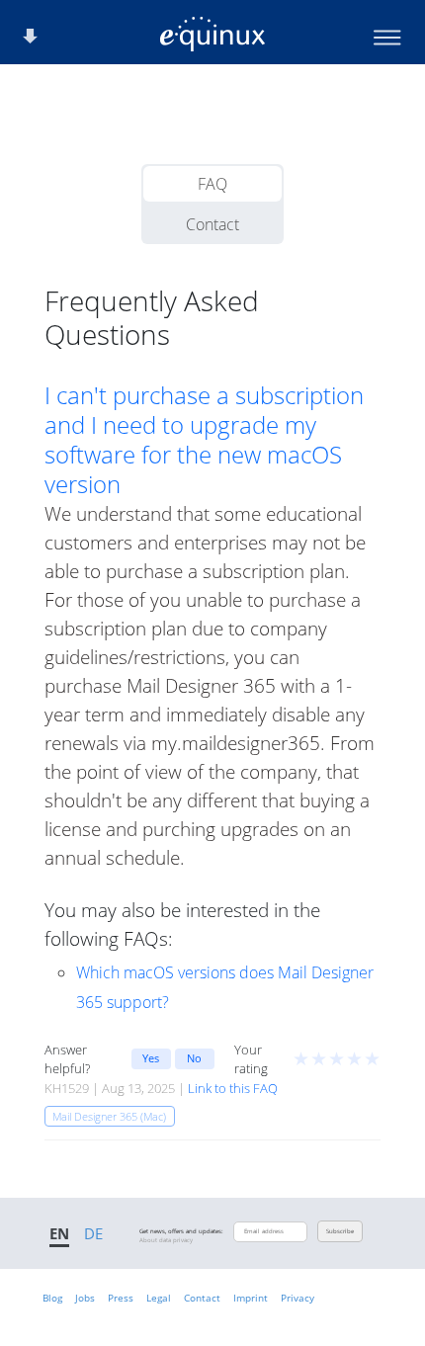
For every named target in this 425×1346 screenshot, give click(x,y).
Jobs (85, 1297)
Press (120, 1297)
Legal (158, 1297)
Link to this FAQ (233, 1088)
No (194, 1058)
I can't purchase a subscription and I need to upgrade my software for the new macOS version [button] (204, 439)
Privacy (297, 1297)
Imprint (250, 1297)
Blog (52, 1297)
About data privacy (166, 1240)
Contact (212, 224)
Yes (150, 1058)
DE (93, 1233)
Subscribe (340, 1231)
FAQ (212, 184)
